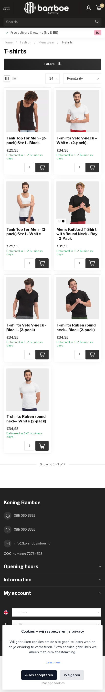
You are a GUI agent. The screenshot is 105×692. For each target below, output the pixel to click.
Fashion (26, 42)
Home (8, 42)
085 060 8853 (24, 515)
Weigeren (72, 675)
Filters (49, 64)
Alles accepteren (39, 675)
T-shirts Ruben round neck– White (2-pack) (26, 418)
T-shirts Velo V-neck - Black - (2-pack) (26, 327)
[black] (63, 221)
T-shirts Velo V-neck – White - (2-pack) (76, 140)
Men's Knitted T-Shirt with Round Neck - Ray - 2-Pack (76, 234)
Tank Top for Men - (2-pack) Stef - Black (26, 140)
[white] (59, 221)
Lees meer (53, 662)
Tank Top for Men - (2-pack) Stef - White (26, 231)
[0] (98, 8)
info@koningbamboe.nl (32, 543)
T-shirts (67, 42)
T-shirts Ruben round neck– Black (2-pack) (76, 327)
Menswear (46, 42)
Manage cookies (53, 683)
